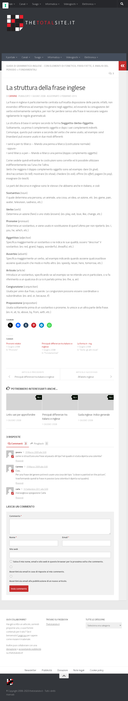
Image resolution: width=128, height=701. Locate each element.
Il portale (8, 4)
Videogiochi (70, 4)
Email (65, 537)
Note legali (78, 670)
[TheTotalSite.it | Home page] (42, 23)
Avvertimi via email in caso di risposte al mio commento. (36, 571)
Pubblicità (47, 670)
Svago (35, 4)
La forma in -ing (84, 343)
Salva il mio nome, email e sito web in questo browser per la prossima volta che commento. (58, 561)
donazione (11, 649)
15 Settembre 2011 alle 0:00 (35, 489)
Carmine (13, 96)
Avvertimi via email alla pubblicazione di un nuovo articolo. (38, 581)
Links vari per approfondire (20, 415)
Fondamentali (28, 69)
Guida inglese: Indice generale (94, 415)
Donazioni (62, 670)
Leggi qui (22, 635)
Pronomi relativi (13, 343)
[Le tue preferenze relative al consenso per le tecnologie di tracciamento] (5, 5)
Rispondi (19, 460)
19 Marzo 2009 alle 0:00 (35, 452)
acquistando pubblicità (30, 649)
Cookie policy (96, 670)
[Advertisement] (65, 40)
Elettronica (87, 4)
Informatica (51, 4)
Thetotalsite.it (53, 624)
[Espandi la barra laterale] (122, 65)
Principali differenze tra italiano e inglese (57, 345)
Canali (22, 4)
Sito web (13, 549)
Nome (13, 537)
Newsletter (30, 670)
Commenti (18, 443)
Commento (15, 516)
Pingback (40, 443)
